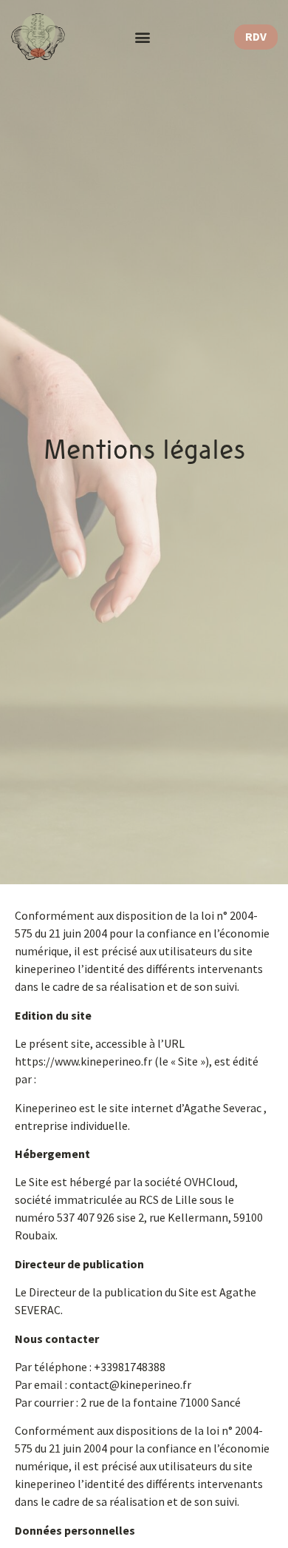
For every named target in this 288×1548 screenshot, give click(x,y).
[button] (143, 37)
